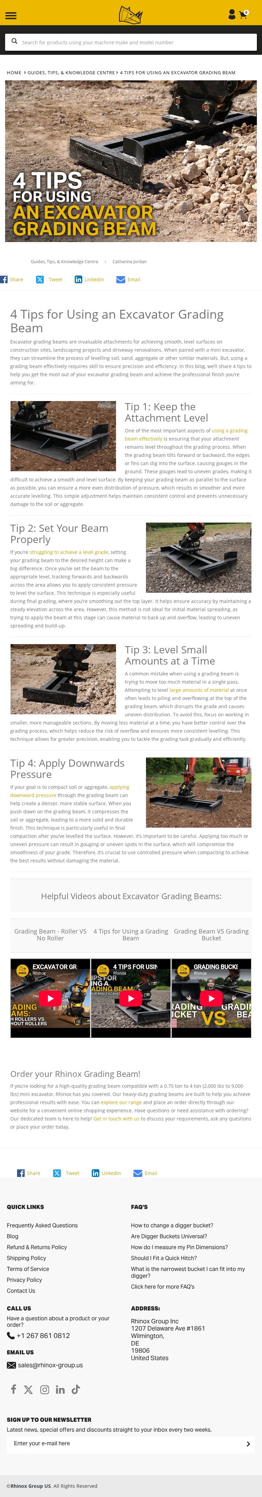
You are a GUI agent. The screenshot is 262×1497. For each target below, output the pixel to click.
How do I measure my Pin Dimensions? (179, 1247)
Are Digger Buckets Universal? (169, 1236)
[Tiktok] (76, 1389)
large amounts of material (199, 690)
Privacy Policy (24, 1280)
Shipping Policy (26, 1258)
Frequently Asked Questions (42, 1225)
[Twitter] (28, 1389)
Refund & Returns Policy (37, 1247)
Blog (12, 1236)
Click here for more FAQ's (162, 1286)
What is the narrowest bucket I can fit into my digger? (188, 1272)
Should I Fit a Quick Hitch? (164, 1258)
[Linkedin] (60, 1389)
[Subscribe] (247, 1444)
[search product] (14, 42)
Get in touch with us (116, 1118)
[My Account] (232, 17)
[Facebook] (13, 1389)
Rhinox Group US (31, 1486)
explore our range (121, 1102)
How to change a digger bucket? (172, 1225)
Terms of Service (28, 1269)
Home (14, 72)
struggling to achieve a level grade (69, 552)
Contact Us (21, 1290)
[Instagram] (44, 1389)
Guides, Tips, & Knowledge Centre (71, 72)
